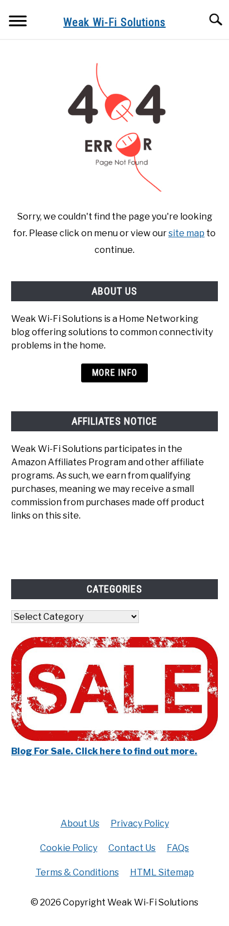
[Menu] (18, 22)
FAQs (178, 848)
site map (186, 233)
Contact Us (132, 848)
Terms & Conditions (77, 872)
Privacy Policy (140, 823)
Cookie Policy (68, 848)
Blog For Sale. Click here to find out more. (104, 751)
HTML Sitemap (162, 872)
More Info (114, 372)
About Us (80, 823)
